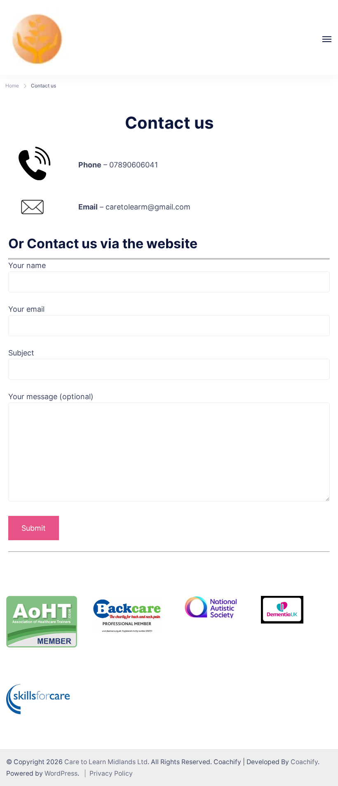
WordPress (61, 773)
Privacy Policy (111, 773)
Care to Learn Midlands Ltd (106, 762)
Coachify (304, 762)
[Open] (327, 39)
